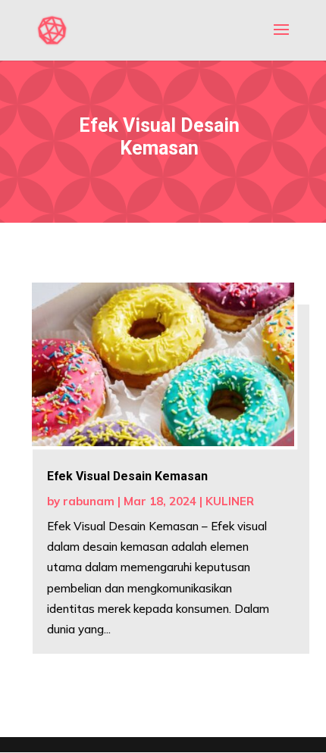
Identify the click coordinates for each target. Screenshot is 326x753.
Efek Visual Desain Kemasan (127, 476)
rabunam (88, 501)
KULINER (229, 501)
